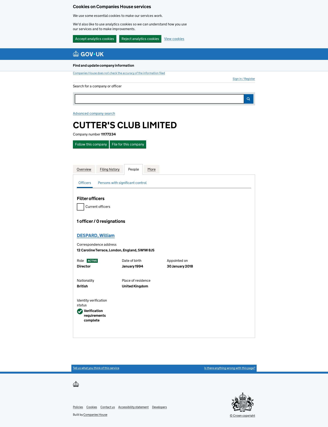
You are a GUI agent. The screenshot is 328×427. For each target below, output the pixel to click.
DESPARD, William (96, 235)
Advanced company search (94, 113)
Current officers (97, 206)
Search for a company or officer (97, 86)
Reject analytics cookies (140, 39)
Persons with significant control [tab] (122, 183)
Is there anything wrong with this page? (229, 368)
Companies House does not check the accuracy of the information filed (119, 73)
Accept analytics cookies (94, 39)
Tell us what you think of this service (96, 368)
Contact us (107, 407)
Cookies (91, 407)
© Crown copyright (242, 415)
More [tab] (151, 169)
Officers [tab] (84, 183)
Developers (159, 407)
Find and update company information (103, 65)
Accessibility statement (133, 407)
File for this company (128, 144)
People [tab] (133, 169)
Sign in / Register (244, 79)
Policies (78, 407)
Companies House (95, 414)
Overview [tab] (84, 169)
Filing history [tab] (110, 169)
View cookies (174, 39)
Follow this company (91, 144)
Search (248, 99)
